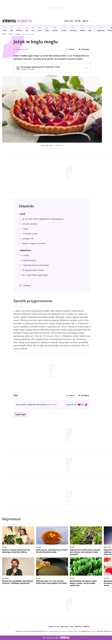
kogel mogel (20, 414)
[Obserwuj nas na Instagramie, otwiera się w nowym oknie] (83, 404)
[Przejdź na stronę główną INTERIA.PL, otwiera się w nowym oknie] (9, 21)
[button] (87, 20)
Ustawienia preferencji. (73, 631)
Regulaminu (46, 631)
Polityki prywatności (59, 631)
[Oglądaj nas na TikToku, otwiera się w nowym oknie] (86, 404)
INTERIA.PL (92, 631)
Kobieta (11, 34)
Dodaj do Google (39, 69)
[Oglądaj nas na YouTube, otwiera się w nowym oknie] (79, 404)
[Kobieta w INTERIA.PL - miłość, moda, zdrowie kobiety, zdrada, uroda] (24, 21)
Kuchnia (17, 34)
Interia (4, 34)
